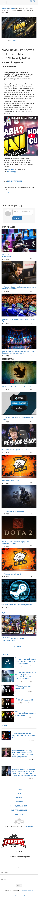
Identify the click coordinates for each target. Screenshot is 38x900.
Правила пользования (19, 810)
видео (4, 612)
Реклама (19, 798)
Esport (10, 169)
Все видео (18, 646)
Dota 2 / (12, 8)
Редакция (19, 802)
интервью (5, 725)
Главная (19, 789)
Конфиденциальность (19, 806)
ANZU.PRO (29, 827)
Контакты (19, 814)
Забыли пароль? (19, 896)
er (13, 169)
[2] (4, 192)
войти (32, 1)
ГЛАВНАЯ (5, 8)
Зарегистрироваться (26, 891)
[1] (7, 192)
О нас (19, 794)
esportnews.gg (11, 171)
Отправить (17, 218)
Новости (5, 654)
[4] (10, 192)
